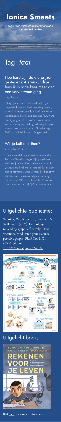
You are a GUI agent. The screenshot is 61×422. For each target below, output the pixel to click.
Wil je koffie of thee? (23, 143)
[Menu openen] (31, 36)
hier (11, 414)
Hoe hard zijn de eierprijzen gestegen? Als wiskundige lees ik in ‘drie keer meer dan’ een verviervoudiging (30, 84)
